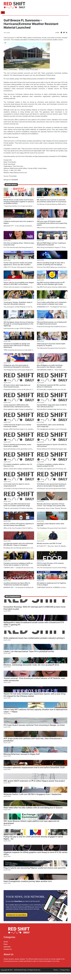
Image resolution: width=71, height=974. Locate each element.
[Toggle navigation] (3, 12)
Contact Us (8, 949)
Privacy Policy (64, 970)
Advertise (7, 947)
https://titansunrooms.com (18, 172)
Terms (55, 970)
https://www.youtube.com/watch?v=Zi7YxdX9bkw (39, 79)
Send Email (11, 164)
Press (6, 944)
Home (6, 942)
